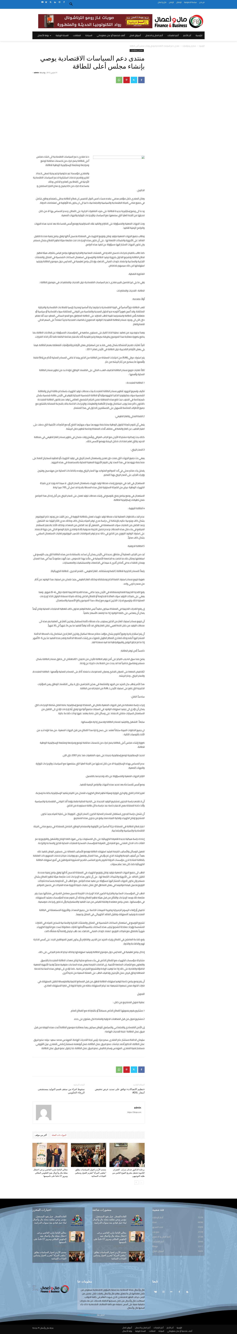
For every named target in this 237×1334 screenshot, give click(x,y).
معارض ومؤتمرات (189, 46)
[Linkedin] (55, 2)
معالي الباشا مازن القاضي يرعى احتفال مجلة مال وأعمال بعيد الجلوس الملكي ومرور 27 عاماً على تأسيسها (50, 1172)
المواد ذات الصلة (59, 1135)
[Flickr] (171, 1292)
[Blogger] (187, 1292)
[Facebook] (64, 2)
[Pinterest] (126, 80)
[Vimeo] (46, 2)
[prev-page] (141, 1182)
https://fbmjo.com (134, 1112)
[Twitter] (50, 2)
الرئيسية (202, 46)
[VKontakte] (155, 1292)
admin (36, 72)
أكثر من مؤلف (41, 1135)
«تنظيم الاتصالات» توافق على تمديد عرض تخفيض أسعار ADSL (120, 1091)
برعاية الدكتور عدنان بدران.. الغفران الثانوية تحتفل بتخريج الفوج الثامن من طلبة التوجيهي (128, 1172)
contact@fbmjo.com (87, 1315)
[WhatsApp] (119, 80)
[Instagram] (59, 2)
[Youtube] (42, 2)
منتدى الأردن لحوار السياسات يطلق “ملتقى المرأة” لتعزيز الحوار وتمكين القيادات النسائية (90, 1172)
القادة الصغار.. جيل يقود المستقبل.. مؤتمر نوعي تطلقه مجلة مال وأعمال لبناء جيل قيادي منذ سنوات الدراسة (49, 1219)
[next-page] (136, 1182)
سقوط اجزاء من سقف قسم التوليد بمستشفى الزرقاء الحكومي (61, 1091)
